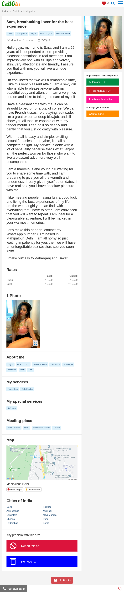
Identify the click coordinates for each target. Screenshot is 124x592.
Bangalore (11, 515)
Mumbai (47, 510)
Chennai (10, 519)
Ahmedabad (12, 510)
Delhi (9, 506)
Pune (45, 519)
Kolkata (47, 506)
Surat (46, 523)
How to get (14, 489)
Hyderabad (12, 523)
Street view (33, 489)
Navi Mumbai (50, 515)
